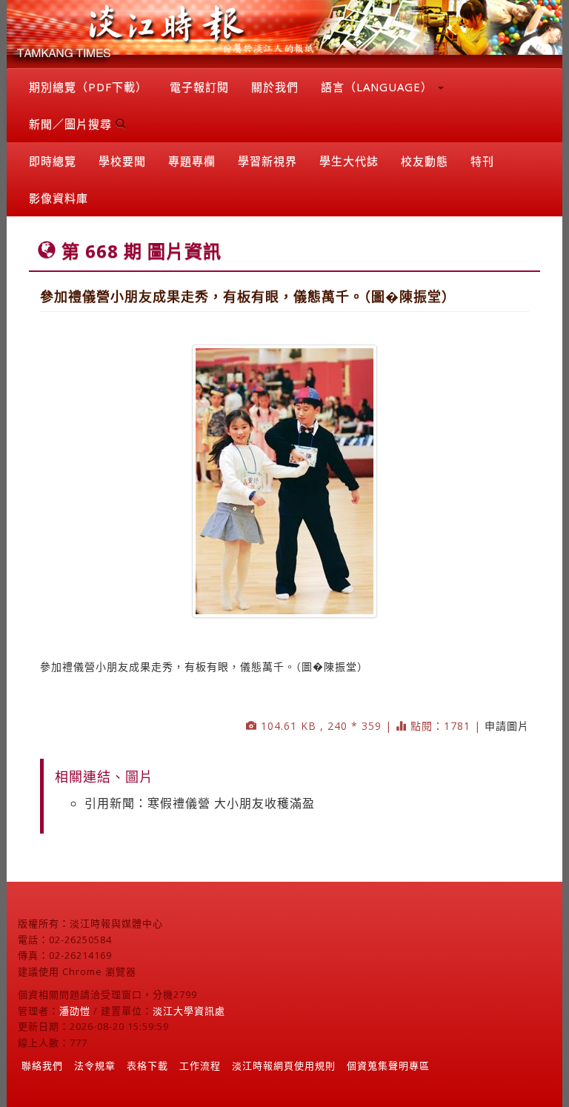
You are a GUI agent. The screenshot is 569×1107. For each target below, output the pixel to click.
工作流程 (200, 1065)
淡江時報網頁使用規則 (284, 1065)
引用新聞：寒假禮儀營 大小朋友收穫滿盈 (199, 803)
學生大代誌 (349, 160)
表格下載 (147, 1065)
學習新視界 (267, 160)
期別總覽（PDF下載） (88, 86)
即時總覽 (52, 160)
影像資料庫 (58, 197)
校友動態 (424, 160)
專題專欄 (192, 160)
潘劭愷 (74, 1010)
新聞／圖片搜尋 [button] (72, 123)
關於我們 (275, 86)
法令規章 (95, 1065)
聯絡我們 (42, 1065)
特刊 (482, 160)
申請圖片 (507, 726)
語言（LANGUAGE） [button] (378, 86)
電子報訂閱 (199, 86)
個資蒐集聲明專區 (388, 1065)
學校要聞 (122, 160)
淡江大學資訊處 (189, 1010)
